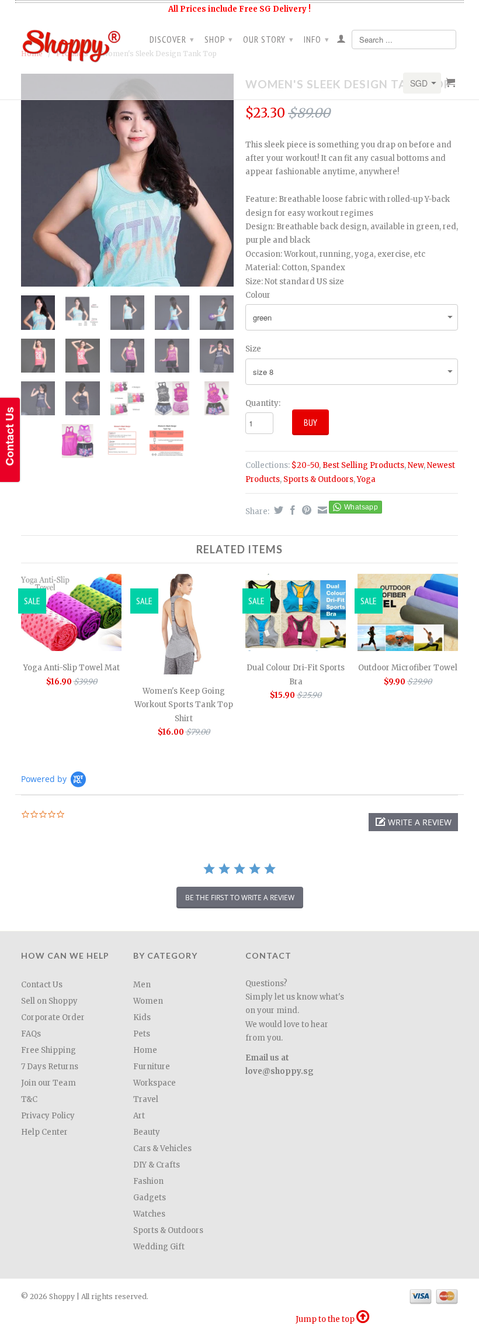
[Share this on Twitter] (277, 510)
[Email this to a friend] (321, 510)
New (416, 465)
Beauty (146, 1132)
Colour (257, 295)
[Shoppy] (71, 42)
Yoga (366, 479)
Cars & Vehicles (162, 1148)
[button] (413, 822)
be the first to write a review (239, 898)
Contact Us (42, 985)
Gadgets (149, 1198)
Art (139, 1116)
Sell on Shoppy (49, 1001)
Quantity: (262, 403)
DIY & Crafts (156, 1165)
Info (316, 39)
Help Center (44, 1132)
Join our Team (48, 1083)
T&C (29, 1099)
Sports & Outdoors (318, 479)
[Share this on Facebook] (291, 510)
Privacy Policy (48, 1116)
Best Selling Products (363, 465)
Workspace (154, 1083)
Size (253, 349)
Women (148, 1001)
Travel (145, 1099)
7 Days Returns (49, 1067)
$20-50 (305, 465)
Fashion (148, 1181)
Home (145, 1050)
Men (142, 985)
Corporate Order (53, 1017)
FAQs (31, 1034)
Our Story (268, 39)
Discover (172, 39)
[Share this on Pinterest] (305, 510)
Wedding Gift (159, 1247)
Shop (218, 39)
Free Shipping (48, 1050)
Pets (141, 1034)
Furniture (151, 1067)
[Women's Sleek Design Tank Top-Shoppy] (127, 180)
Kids (142, 1017)
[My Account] (341, 41)
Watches (149, 1214)
